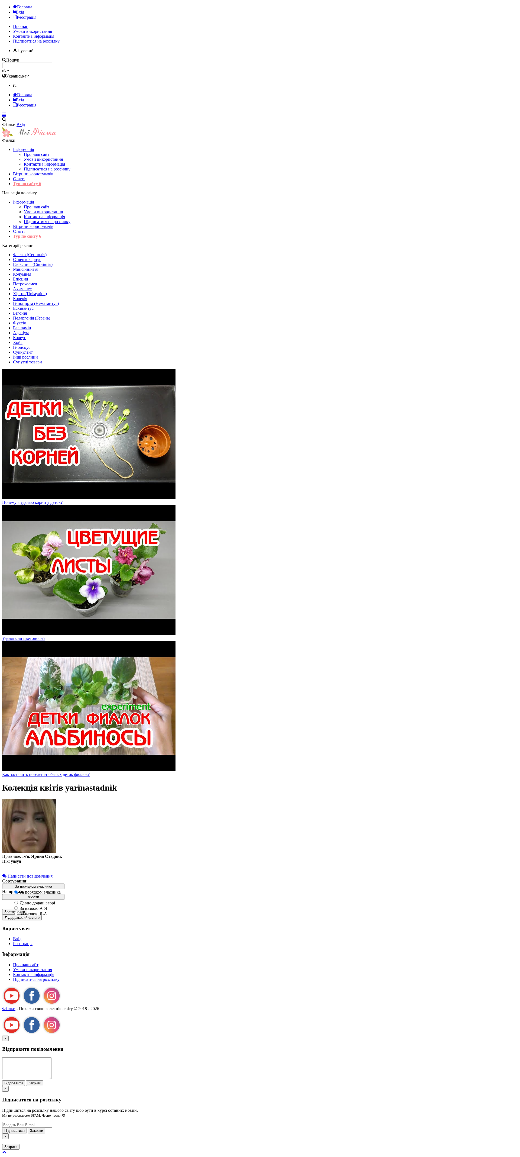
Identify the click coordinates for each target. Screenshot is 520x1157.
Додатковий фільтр (23, 918)
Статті (19, 178)
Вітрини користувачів (33, 174)
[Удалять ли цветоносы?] (89, 633)
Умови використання (43, 159)
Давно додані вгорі (37, 903)
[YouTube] (11, 1003)
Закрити (34, 1083)
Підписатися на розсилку (36, 41)
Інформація (23, 149)
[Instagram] (51, 1003)
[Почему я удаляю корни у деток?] (89, 497)
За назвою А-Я (33, 908)
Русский (25, 50)
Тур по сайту (27, 183)
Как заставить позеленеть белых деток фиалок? (46, 774)
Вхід (21, 124)
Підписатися (14, 1131)
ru (15, 85)
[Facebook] (31, 1003)
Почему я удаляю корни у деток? (32, 502)
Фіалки (8, 1008)
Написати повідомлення (29, 876)
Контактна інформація (44, 164)
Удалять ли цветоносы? (23, 638)
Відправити (13, 1083)
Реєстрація (22, 943)
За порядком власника (40, 892)
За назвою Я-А (33, 913)
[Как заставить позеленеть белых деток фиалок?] (89, 769)
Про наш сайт (36, 154)
